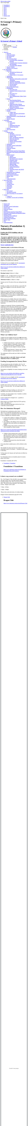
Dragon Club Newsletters (16, 141)
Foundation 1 (7, 5)
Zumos (11, 170)
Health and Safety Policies (16, 104)
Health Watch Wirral (14, 162)
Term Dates (9, 185)
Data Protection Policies (15, 100)
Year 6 (5, 14)
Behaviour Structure (14, 138)
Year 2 (5, 9)
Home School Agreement (13, 174)
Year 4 (5, 11)
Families (6, 130)
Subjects (9, 128)
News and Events (8, 180)
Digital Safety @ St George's (16, 74)
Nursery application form (7, 245)
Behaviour (9, 70)
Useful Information (11, 178)
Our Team (9, 57)
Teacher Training (11, 66)
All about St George (11, 192)
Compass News (10, 184)
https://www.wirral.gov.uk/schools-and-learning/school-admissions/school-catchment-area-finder (14, 430)
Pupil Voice (6, 189)
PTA (8, 177)
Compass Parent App (12, 173)
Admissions (9, 144)
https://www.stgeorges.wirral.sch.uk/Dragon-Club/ (15, 503)
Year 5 (5, 13)
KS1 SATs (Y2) (13, 93)
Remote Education (14, 126)
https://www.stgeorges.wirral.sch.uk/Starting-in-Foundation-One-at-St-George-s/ (15, 470)
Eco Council (9, 190)
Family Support (13, 161)
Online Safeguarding (14, 166)
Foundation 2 (7, 6)
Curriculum (6, 120)
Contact (5, 194)
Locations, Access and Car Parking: (15, 197)
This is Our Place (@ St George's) (15, 193)
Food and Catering (11, 148)
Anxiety (11, 156)
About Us (6, 52)
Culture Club (13, 112)
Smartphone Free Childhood (13, 172)
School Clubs (10, 146)
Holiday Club (13, 136)
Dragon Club (7, 15)
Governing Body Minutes (16, 65)
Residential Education (15, 125)
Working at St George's (12, 68)
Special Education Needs (12, 86)
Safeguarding (10, 77)
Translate (15, 47)
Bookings (12, 133)
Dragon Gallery (13, 140)
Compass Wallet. (5, 399)
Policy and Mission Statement (17, 137)
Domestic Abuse (13, 160)
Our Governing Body (12, 58)
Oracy (11, 124)
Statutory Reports (11, 118)
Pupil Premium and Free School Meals (16, 150)
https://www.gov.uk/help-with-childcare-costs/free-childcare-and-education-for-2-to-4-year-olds (12, 374)
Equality (9, 110)
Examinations (10, 88)
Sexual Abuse (13, 85)
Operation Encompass (15, 81)
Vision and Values (11, 54)
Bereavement (13, 157)
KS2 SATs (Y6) (13, 89)
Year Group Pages (11, 129)
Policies (8, 98)
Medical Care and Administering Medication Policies (17, 106)
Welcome (9, 53)
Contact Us (12, 142)
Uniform (9, 149)
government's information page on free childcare (13, 263)
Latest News (9, 181)
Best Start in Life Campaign (16, 158)
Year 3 (5, 10)
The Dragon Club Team (15, 134)
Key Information (7, 69)
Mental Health (13, 164)
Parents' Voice (10, 176)
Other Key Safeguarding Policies (17, 82)
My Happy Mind (14, 165)
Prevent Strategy (13, 84)
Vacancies (9, 188)
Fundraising (9, 186)
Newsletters (9, 182)
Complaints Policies (11, 109)
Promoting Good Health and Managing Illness (14, 213)
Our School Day (10, 56)
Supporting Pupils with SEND (17, 169)
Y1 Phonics (12, 94)
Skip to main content (5, 1)
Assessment (12, 122)
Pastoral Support (10, 154)
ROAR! (11, 168)
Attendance (9, 76)
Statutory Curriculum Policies (16, 108)
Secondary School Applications (14, 145)
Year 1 (5, 7)
